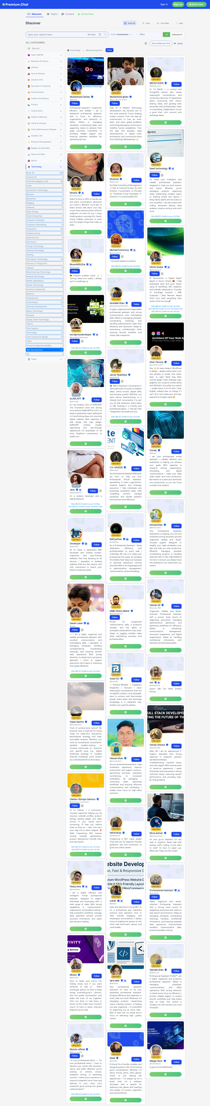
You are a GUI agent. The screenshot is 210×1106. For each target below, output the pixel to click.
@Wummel (114, 182)
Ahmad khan (156, 525)
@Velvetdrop (115, 835)
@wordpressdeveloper (79, 337)
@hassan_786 (155, 608)
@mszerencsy (115, 253)
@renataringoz (76, 196)
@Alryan (153, 453)
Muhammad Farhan (80, 97)
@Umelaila (154, 893)
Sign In (164, 4)
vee (152, 682)
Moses (73, 975)
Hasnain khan (157, 970)
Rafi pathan (116, 539)
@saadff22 (74, 546)
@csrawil (113, 1061)
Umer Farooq (157, 362)
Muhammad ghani (119, 97)
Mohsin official (77, 1049)
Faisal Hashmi (77, 722)
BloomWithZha (78, 264)
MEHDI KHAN (157, 83)
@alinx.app (74, 401)
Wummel (114, 179)
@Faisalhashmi (76, 725)
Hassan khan (117, 758)
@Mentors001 (155, 528)
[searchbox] (153, 34)
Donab (153, 450)
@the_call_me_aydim (118, 100)
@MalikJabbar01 (116, 614)
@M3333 (113, 904)
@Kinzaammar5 (156, 836)
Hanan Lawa (76, 623)
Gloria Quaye (157, 267)
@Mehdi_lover (155, 86)
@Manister (114, 470)
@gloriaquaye (155, 270)
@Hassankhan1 (116, 761)
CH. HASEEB (116, 467)
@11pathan (114, 542)
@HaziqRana (75, 889)
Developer (75, 543)
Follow (109, 50)
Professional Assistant (162, 890)
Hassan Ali (155, 605)
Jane (72, 489)
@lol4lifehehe (155, 1064)
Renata (74, 192)
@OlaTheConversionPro (79, 802)
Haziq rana (75, 886)
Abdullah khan (117, 303)
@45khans (114, 983)
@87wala (73, 100)
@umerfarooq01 (156, 365)
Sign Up (178, 4)
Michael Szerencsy (120, 250)
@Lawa (72, 626)
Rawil (113, 1058)
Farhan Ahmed (157, 745)
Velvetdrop (116, 832)
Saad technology (159, 168)
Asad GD (115, 678)
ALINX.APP (76, 398)
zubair (113, 901)
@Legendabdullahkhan (119, 306)
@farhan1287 (155, 748)
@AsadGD (114, 681)
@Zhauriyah (74, 267)
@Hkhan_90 (154, 973)
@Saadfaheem (155, 171)
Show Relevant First (161, 43)
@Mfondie (74, 978)
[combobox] (148, 34)
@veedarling (155, 685)
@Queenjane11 (76, 493)
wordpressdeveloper (81, 334)
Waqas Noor (156, 1061)
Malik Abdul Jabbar (120, 611)
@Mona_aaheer (76, 1052)
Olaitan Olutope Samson (83, 799)
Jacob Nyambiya (119, 374)
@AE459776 (114, 377)
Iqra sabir (115, 980)
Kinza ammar (156, 833)
